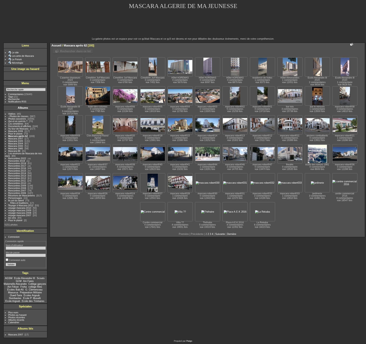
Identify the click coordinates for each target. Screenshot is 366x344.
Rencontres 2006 (17, 193)
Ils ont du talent (16, 200)
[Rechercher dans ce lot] (351, 44)
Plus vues (13, 312)
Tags (10, 96)
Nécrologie (17, 63)
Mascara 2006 (15, 131)
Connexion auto (16, 260)
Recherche (14, 99)
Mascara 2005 (15, 141)
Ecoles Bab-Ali (15, 289)
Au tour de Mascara (18, 128)
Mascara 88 (14, 151)
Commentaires (15, 94)
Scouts (41, 278)
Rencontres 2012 (17, 178)
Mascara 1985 (15, 148)
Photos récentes (16, 317)
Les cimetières (15, 123)
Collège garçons (37, 283)
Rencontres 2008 (17, 188)
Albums (23, 107)
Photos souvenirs (17, 119)
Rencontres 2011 (17, 180)
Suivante (220, 234)
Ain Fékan (13, 286)
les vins (12, 218)
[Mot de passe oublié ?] (42, 265)
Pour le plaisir (15, 133)
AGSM (8, 278)
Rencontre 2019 (16, 161)
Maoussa (13, 292)
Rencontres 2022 (17, 158)
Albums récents (16, 320)
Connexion (14, 237)
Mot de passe (13, 252)
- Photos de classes (18, 116)
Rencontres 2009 (17, 185)
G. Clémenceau (34, 289)
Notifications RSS (17, 101)
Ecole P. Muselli (32, 298)
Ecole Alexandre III (24, 278)
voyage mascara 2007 (19, 215)
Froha (23, 286)
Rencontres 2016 (17, 168)
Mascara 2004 (15, 143)
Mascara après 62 (18, 136)
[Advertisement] (183, 25)
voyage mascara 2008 (19, 213)
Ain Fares (28, 281)
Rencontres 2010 (17, 183)
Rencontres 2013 (17, 175)
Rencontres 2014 (17, 173)
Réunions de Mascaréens (21, 195)
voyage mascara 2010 (19, 208)
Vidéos (11, 114)
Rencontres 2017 (17, 166)
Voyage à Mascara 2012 (20, 205)
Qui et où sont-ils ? (17, 121)
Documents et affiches (19, 126)
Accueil (56, 45)
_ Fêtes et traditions (18, 203)
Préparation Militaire (31, 292)
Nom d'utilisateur (14, 245)
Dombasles (15, 298)
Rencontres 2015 (17, 171)
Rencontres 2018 (17, 163)
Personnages (15, 198)
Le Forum (17, 59)
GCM (19, 281)
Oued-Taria (16, 295)
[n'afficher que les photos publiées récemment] (43, 107)
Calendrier (13, 322)
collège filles (35, 286)
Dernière (231, 234)
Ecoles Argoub (32, 295)
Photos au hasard (17, 315)
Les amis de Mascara (23, 56)
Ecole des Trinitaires (33, 301)
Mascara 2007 (15, 138)
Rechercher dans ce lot (75, 51)
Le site (15, 52)
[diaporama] (362, 45)
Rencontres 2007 (17, 190)
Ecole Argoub (12, 301)
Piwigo (189, 341)
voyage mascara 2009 (19, 210)
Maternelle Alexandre (15, 283)
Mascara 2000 (15, 146)
